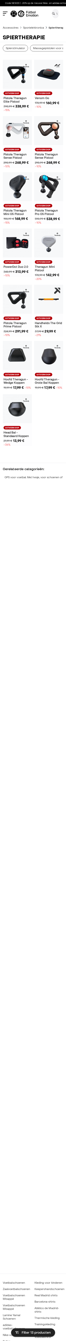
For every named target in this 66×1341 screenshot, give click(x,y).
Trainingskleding (44, 1324)
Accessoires (10, 27)
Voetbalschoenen (14, 1282)
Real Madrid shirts (46, 1295)
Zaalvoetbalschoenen (16, 1288)
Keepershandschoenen (49, 1288)
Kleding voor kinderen (48, 1282)
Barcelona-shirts (44, 1301)
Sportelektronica (33, 27)
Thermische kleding (47, 1317)
